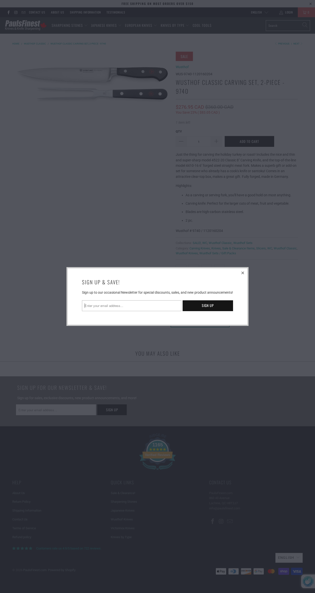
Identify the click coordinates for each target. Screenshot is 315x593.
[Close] (242, 272)
